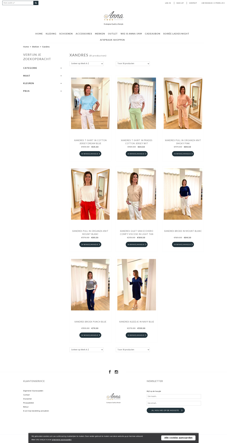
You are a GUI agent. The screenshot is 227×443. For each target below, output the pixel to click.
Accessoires (84, 33)
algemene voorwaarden (61, 439)
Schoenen (66, 33)
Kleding (51, 33)
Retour (26, 407)
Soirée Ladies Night (176, 33)
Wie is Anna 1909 (131, 33)
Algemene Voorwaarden (33, 390)
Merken (100, 33)
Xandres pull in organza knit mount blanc (90, 232)
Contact (193, 3)
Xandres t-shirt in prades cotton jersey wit (136, 142)
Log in (168, 3)
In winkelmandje (89, 154)
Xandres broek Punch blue (90, 321)
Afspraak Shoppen (112, 39)
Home (39, 33)
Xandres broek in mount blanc (183, 231)
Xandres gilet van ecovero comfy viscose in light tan (136, 232)
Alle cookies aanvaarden (178, 438)
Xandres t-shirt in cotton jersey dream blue (90, 142)
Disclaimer (27, 399)
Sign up (180, 3)
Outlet (113, 33)
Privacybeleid (28, 403)
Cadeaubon (152, 33)
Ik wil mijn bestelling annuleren (36, 411)
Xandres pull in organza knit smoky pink (183, 142)
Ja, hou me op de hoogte (165, 410)
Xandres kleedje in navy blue (136, 321)
